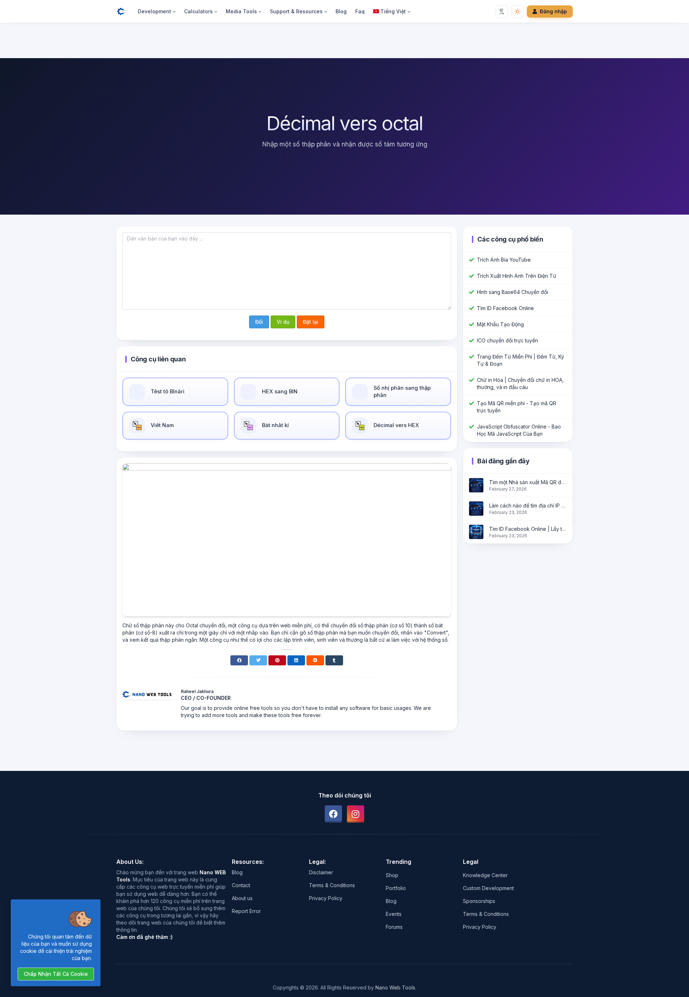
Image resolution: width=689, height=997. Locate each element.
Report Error (246, 911)
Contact (241, 885)
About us (242, 898)
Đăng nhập (553, 11)
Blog (341, 11)
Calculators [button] (198, 11)
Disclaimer (321, 872)
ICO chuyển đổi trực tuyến (507, 340)
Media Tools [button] (241, 11)
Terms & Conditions (332, 885)
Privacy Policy (325, 898)
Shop (392, 875)
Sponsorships (479, 901)
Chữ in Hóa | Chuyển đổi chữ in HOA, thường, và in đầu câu (520, 383)
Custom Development (488, 888)
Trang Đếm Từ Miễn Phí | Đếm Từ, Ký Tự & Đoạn (520, 360)
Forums (394, 927)
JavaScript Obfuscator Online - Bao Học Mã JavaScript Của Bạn (519, 430)
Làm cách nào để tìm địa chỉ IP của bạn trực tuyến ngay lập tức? (528, 505)
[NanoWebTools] (124, 11)
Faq (360, 11)
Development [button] (154, 11)
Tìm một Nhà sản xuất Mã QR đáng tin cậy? (528, 482)
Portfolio (396, 888)
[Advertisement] (344, 42)
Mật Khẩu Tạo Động (500, 324)
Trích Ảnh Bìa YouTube (504, 260)
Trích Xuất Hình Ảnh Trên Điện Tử (516, 276)
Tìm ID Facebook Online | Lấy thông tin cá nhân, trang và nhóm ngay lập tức (528, 529)
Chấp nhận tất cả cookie (56, 974)
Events (394, 914)
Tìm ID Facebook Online (505, 308)
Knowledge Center (485, 875)
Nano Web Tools (395, 987)
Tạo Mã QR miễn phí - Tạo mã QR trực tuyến (516, 406)
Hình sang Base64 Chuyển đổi (512, 292)
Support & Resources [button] (296, 11)
